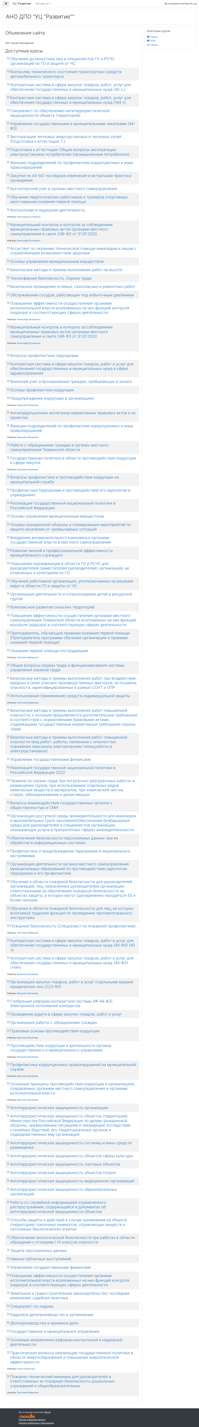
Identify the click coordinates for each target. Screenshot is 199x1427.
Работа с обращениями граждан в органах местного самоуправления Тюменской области (59, 447)
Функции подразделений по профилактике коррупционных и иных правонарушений (71, 165)
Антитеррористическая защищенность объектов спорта (63, 1172)
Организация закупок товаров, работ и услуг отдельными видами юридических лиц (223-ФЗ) (71, 984)
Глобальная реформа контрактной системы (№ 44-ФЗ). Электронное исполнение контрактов (61, 1003)
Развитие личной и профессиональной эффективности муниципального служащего (61, 553)
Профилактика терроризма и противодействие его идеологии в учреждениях (70, 492)
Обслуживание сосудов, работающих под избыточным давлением (72, 295)
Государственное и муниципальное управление (54, 1331)
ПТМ (152, 40)
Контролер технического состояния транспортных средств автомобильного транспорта (65, 74)
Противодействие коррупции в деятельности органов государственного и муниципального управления (60, 1047)
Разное (154, 36)
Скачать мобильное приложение (36, 1423)
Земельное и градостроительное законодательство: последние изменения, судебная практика (70, 1295)
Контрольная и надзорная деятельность (47, 210)
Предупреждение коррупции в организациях (52, 398)
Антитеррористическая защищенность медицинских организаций (72, 1181)
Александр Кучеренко (28, 216)
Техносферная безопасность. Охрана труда (50, 278)
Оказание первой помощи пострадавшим (49, 650)
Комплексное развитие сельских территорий (52, 607)
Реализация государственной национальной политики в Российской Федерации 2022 (63, 770)
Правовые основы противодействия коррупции (55, 1031)
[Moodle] (27, 1416)
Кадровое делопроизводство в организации (51, 1314)
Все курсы (152, 44)
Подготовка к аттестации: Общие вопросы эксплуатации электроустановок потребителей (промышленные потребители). (70, 152)
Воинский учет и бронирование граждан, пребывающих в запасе (71, 381)
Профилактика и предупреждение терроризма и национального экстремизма (70, 853)
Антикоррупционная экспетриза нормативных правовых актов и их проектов (73, 415)
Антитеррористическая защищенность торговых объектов (65, 1164)
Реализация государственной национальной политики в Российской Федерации (63, 505)
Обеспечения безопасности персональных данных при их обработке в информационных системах (64, 840)
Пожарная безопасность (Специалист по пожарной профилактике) (73, 926)
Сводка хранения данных (32, 1419)
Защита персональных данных (38, 1250)
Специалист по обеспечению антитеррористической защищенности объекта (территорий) (60, 113)
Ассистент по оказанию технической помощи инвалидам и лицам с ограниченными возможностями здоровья (73, 250)
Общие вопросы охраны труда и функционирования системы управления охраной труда (67, 667)
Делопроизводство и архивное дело (44, 1323)
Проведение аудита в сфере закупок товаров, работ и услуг (66, 1014)
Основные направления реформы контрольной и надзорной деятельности (66, 1342)
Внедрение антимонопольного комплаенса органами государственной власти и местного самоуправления (60, 540)
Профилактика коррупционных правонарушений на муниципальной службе (73, 1067)
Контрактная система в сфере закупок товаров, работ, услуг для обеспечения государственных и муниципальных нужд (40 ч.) (70, 87)
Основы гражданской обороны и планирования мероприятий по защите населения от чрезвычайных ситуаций (70, 527)
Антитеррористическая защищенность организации (59, 1107)
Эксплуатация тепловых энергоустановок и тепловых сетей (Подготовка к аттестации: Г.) (65, 139)
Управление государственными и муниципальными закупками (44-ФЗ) (72, 126)
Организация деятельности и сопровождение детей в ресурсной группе (71, 596)
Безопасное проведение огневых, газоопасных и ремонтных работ (72, 286)
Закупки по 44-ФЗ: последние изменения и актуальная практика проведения (70, 178)
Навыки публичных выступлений (40, 1259)
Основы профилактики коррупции (42, 390)
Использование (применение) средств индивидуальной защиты (70, 696)
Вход (193, 3)
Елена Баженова (26, 1368)
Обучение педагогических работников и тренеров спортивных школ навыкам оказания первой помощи (69, 199)
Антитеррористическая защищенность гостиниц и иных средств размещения (71, 1145)
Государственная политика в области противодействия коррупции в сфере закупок (73, 460)
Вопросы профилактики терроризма (44, 355)
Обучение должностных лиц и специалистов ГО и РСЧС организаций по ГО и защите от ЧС (62, 61)
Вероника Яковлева (27, 405)
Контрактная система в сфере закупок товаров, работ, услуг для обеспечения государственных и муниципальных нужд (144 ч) (70, 100)
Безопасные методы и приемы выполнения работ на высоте (66, 269)
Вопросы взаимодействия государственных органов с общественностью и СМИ (61, 805)
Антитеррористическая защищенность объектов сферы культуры (71, 1156)
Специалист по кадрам (31, 1306)
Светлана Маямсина (27, 657)
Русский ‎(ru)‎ (42, 3)
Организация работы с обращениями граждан (53, 1022)
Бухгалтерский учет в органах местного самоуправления (63, 188)
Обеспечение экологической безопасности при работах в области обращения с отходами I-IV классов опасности (72, 1239)
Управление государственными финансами (50, 759)
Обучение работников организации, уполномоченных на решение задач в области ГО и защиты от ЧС (71, 583)
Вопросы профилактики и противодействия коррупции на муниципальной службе (64, 479)
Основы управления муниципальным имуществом (57, 261)
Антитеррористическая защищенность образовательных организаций (63, 1191)
